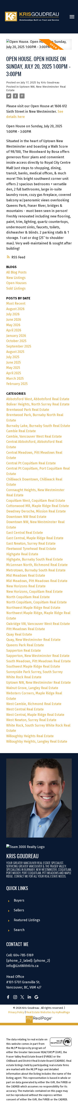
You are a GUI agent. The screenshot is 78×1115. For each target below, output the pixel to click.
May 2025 (13, 368)
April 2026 (13, 330)
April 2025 (13, 373)
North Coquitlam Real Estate (28, 597)
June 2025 (13, 362)
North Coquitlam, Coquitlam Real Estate (36, 602)
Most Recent (15, 303)
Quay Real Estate (19, 634)
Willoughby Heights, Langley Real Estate (36, 741)
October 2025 (16, 341)
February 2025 (17, 384)
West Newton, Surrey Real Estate (31, 720)
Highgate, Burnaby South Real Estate (34, 559)
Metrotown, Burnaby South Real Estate (36, 570)
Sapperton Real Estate (23, 651)
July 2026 (13, 314)
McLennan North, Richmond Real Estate (37, 565)
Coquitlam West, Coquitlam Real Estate (35, 501)
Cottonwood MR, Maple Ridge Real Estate (37, 506)
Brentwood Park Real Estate (27, 410)
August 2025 (15, 352)
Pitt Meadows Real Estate (25, 629)
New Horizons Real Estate (26, 586)
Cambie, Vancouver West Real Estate (34, 436)
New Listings (16, 278)
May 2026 (13, 325)
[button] (8, 997)
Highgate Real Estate (22, 554)
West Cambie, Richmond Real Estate (33, 704)
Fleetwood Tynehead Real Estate (31, 549)
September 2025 (18, 346)
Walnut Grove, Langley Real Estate (32, 688)
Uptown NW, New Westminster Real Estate (38, 683)
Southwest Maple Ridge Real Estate (33, 666)
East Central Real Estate (24, 533)
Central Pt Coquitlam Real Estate (31, 463)
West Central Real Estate (25, 709)
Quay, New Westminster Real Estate (33, 640)
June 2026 (13, 320)
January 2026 (16, 336)
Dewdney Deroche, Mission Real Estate (36, 511)
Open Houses (16, 283)
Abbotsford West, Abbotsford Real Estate (37, 399)
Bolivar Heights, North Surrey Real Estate (37, 404)
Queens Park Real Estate (25, 645)
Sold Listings (16, 288)
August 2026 (15, 309)
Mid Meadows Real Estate (25, 575)
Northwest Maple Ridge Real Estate (33, 608)
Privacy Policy (16, 1012)
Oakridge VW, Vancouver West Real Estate (38, 624)
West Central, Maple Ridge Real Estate (35, 715)
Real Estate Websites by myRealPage (48, 1012)
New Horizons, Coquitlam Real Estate (34, 592)
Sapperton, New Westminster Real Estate (37, 656)
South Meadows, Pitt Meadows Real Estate (38, 661)
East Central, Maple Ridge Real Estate (34, 538)
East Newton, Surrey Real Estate (31, 543)
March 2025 (15, 379)
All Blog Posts (16, 272)
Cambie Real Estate (21, 431)
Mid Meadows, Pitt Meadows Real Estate (36, 581)
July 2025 (12, 357)
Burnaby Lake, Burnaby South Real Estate (38, 426)
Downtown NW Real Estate (26, 517)
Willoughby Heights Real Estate (30, 736)
